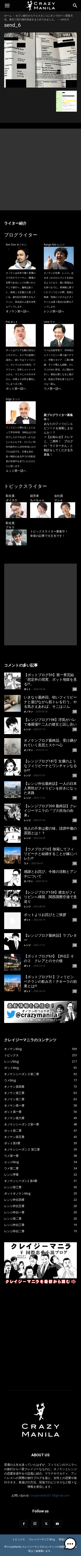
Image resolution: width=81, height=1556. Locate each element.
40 (75, 797)
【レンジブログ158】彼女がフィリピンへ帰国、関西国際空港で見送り (50, 897)
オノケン (28, 711)
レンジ (27, 729)
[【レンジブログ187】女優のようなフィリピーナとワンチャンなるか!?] (12, 767)
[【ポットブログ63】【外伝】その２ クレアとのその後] (12, 962)
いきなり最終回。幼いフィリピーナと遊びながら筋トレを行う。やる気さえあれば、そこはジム (50, 702)
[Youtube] (57, 1524)
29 (75, 945)
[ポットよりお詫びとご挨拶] (12, 920)
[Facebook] (24, 1524)
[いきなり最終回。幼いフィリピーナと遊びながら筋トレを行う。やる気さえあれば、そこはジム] (12, 703)
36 (75, 820)
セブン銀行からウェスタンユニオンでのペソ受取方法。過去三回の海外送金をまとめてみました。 (38, 17)
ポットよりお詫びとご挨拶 (45, 915)
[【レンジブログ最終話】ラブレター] (12, 941)
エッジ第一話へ (16, 471)
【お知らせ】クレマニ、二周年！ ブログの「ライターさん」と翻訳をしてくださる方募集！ (58, 445)
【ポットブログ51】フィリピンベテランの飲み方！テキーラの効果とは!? (50, 981)
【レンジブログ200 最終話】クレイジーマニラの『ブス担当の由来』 (50, 810)
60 (75, 689)
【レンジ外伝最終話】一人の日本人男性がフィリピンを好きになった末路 (50, 788)
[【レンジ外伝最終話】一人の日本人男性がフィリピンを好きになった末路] (12, 789)
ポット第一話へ (16, 388)
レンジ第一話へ (54, 311)
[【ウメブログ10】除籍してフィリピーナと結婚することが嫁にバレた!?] (12, 855)
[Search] (75, 5)
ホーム (8, 15)
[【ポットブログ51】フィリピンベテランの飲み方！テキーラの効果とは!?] (12, 983)
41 (75, 750)
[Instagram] (35, 1524)
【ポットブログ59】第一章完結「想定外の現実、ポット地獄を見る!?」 (50, 679)
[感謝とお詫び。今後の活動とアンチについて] (12, 877)
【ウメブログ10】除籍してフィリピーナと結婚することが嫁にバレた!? (50, 853)
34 (75, 863)
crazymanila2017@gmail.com (50, 1495)
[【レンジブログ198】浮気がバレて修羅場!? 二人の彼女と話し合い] (12, 725)
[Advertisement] (40, 169)
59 (75, 711)
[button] (7, 5)
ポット (27, 689)
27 (75, 991)
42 (75, 729)
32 (75, 906)
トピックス (18, 1539)
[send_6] (40, 86)
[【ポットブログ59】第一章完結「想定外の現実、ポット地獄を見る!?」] (12, 681)
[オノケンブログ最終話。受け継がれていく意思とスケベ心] (12, 746)
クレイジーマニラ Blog (42, 1539)
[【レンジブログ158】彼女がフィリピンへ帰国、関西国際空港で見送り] (12, 898)
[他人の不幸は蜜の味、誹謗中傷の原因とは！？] (12, 834)
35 (75, 838)
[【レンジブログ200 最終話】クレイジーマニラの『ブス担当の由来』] (12, 812)
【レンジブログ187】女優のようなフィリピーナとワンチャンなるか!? (50, 765)
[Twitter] (46, 1524)
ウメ (26, 863)
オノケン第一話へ (17, 311)
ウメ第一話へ (52, 388)
